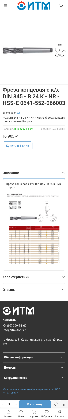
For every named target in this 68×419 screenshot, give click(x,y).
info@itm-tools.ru (15, 330)
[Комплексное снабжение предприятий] (54, 389)
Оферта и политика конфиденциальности (28, 389)
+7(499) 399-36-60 (15, 326)
